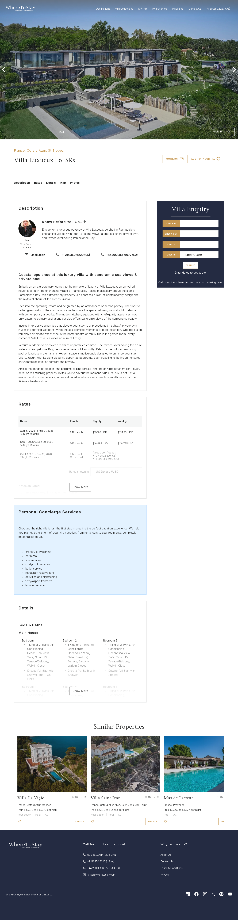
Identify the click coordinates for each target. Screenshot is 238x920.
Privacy (164, 874)
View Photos (222, 131)
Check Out (171, 234)
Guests (171, 255)
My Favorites (159, 8)
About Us (165, 854)
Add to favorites (203, 159)
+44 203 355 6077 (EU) (122, 255)
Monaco (46, 804)
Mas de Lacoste (179, 798)
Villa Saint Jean (106, 798)
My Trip (142, 8)
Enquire (190, 265)
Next (234, 70)
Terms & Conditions (171, 867)
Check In (171, 223)
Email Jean (37, 255)
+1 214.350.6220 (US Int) (100, 861)
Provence (179, 804)
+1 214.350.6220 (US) (75, 255)
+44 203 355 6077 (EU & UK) (103, 867)
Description (22, 182)
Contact (172, 159)
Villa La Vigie (30, 798)
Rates (38, 182)
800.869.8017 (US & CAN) (102, 854)
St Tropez (56, 150)
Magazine (177, 8)
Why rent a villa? (173, 844)
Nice (117, 804)
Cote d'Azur (36, 150)
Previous (3, 70)
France (19, 150)
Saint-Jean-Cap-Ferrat (134, 804)
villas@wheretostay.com (101, 874)
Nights (171, 244)
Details (51, 182)
